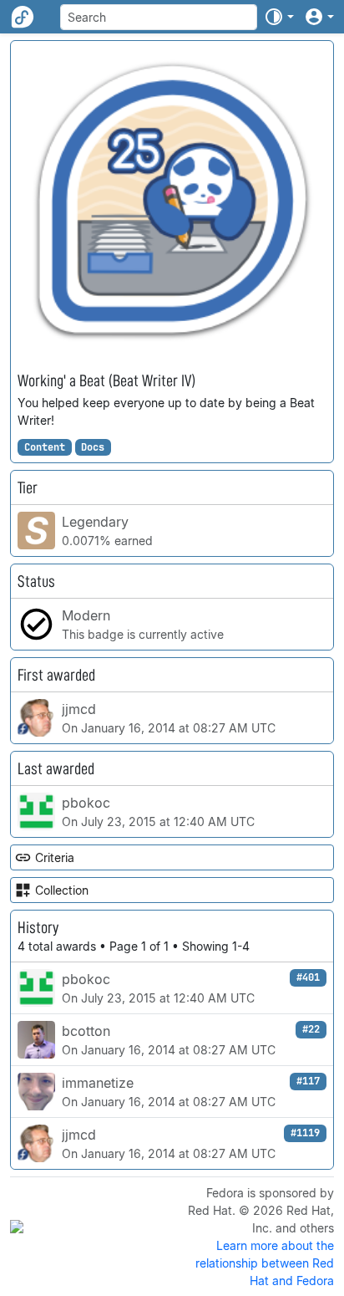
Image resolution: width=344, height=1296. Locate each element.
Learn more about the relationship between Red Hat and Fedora (264, 1263)
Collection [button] (62, 890)
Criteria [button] (54, 857)
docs (92, 447)
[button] (279, 17)
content (44, 447)
